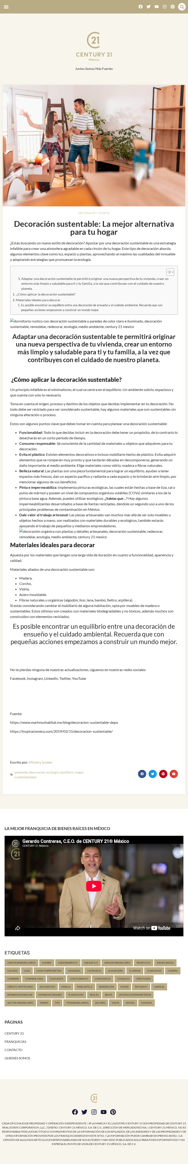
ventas (130, 1002)
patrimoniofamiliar (19, 994)
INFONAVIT (141, 986)
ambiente (21, 772)
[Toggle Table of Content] (168, 272)
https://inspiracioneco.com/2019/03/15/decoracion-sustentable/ (61, 731)
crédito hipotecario (20, 986)
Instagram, (35, 678)
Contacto (13, 1050)
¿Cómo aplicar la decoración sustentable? (45, 294)
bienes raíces (165, 962)
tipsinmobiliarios (77, 1002)
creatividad (143, 978)
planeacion (75, 994)
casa (27, 970)
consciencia (103, 978)
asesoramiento (68, 962)
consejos (123, 978)
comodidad (154, 970)
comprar (13, 978)
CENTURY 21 (14, 1033)
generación (106, 986)
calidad (12, 970)
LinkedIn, (51, 678)
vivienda (146, 1002)
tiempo (44, 1002)
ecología (52, 772)
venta (115, 1002)
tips (57, 1002)
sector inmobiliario (20, 1002)
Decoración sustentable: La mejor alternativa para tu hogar (94, 227)
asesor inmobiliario (117, 962)
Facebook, (18, 678)
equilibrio (67, 772)
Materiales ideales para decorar (38, 300)
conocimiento (79, 978)
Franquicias (15, 1042)
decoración (37, 772)
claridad (135, 970)
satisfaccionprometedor (135, 994)
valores (100, 1002)
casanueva (94, 970)
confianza (56, 978)
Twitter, (65, 678)
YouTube (78, 678)
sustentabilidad (25, 777)
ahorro (47, 962)
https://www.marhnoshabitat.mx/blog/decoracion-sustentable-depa (64, 722)
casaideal (74, 970)
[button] (6, 7)
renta (108, 994)
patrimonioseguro (50, 994)
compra (173, 970)
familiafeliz (84, 986)
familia (66, 986)
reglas (94, 994)
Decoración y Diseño (94, 213)
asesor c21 (91, 962)
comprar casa (34, 978)
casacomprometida (48, 970)
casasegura (115, 970)
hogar (79, 772)
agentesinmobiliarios (21, 962)
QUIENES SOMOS (17, 1058)
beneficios (143, 962)
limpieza (159, 986)
